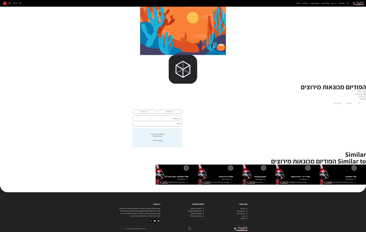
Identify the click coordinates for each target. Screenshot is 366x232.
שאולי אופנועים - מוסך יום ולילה (177, 176)
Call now (143, 112)
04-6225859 (259, 179)
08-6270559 (349, 179)
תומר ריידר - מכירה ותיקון (300, 176)
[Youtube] (154, 221)
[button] (4, 3)
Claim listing (156, 140)
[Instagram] (150, 221)
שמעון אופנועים (260, 176)
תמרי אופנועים (351, 176)
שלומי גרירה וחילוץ (226, 176)
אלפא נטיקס (122, 229)
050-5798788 (226, 179)
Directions (169, 112)
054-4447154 (181, 179)
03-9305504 (303, 179)
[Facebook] (158, 221)
